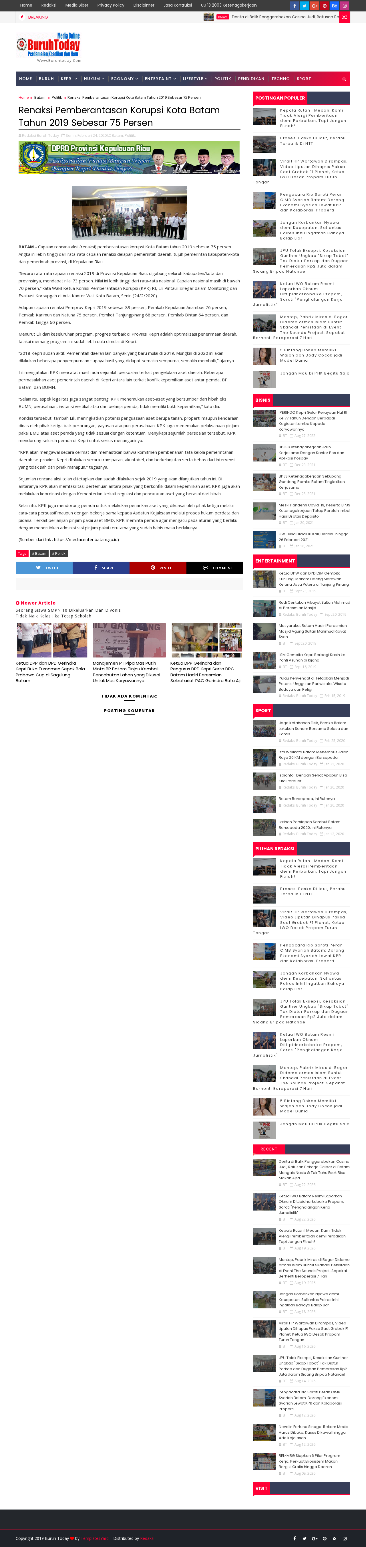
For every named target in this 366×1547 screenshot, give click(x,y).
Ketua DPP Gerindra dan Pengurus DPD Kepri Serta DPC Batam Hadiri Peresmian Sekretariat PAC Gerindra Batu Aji (205, 672)
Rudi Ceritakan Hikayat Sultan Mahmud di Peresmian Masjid (314, 605)
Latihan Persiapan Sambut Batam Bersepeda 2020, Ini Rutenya (310, 824)
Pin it (166, 568)
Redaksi (48, 5)
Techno (280, 79)
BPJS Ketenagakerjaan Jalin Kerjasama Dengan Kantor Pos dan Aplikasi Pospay (311, 452)
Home (26, 5)
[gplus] (314, 5)
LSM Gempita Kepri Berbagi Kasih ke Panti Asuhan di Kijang (312, 657)
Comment (223, 568)
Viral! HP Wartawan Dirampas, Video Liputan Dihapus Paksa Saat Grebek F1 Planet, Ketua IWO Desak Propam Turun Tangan (300, 172)
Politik (222, 79)
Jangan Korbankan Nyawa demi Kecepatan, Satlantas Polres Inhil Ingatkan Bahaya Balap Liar (312, 230)
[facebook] (294, 5)
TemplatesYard (95, 1538)
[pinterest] (324, 5)
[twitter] (304, 5)
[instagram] (344, 5)
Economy (122, 79)
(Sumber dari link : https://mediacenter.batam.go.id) (69, 539)
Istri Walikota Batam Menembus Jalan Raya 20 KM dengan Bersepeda (314, 754)
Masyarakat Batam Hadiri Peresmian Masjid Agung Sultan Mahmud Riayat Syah (313, 631)
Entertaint (158, 79)
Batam (193, 17)
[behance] (334, 5)
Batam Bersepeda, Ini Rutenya (307, 798)
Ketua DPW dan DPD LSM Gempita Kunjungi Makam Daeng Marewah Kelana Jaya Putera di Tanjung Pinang (314, 579)
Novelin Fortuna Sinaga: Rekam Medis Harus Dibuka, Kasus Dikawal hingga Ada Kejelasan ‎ (313, 1432)
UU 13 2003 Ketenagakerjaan (229, 5)
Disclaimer (144, 5)
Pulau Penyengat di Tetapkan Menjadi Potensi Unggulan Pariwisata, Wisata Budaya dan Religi (314, 684)
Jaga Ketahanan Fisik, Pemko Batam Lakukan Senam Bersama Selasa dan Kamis (313, 728)
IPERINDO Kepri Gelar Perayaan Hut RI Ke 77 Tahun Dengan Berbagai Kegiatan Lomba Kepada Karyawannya (313, 421)
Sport (304, 79)
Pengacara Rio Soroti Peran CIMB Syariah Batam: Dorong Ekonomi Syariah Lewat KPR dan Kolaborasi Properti (312, 202)
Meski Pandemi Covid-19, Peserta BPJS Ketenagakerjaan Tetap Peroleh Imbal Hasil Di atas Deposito (314, 510)
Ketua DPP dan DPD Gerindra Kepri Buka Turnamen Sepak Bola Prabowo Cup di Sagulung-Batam (50, 672)
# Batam (39, 553)
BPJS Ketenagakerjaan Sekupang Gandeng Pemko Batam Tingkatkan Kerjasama (312, 482)
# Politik (58, 553)
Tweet (52, 568)
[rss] (334, 1538)
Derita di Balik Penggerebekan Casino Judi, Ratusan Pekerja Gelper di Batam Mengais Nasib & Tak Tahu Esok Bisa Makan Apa (314, 1170)
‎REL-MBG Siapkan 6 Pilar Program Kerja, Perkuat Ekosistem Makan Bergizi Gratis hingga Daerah (309, 1461)
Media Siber (76, 5)
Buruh (46, 79)
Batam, (118, 135)
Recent (269, 1149)
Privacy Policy (111, 5)
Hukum (92, 79)
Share (108, 568)
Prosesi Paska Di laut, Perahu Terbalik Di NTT (313, 140)
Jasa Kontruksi (178, 5)
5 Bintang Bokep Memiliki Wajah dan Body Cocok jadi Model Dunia (311, 355)
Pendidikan (251, 79)
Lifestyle (193, 79)
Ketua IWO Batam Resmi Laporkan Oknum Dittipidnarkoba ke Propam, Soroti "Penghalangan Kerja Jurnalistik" (298, 294)
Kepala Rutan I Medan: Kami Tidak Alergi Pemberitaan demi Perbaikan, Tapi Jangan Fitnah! (313, 118)
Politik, (130, 135)
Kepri (67, 79)
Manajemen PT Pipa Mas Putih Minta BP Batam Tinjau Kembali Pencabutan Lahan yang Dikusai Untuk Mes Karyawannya (126, 672)
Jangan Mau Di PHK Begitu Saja (315, 373)
